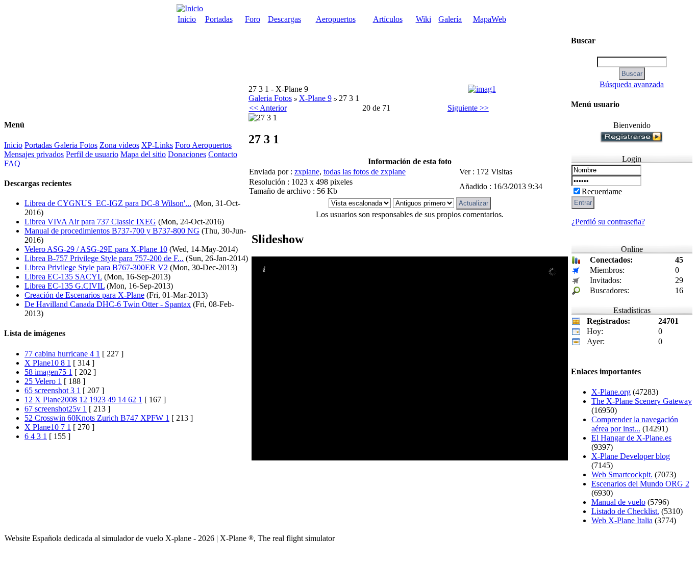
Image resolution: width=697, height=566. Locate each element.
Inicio (187, 19)
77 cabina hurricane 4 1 (62, 353)
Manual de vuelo (618, 502)
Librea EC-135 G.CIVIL (64, 285)
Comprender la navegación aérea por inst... (634, 424)
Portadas (219, 19)
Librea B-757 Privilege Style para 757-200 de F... (104, 258)
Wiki (423, 19)
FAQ (12, 163)
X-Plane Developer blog (630, 456)
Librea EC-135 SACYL (63, 276)
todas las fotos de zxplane (364, 171)
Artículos (388, 19)
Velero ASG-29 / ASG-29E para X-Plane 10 (95, 249)
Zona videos (119, 145)
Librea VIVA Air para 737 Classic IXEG (90, 221)
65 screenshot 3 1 (52, 390)
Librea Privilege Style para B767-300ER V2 (96, 267)
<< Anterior (268, 108)
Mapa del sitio (143, 154)
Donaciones (187, 154)
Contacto (222, 154)
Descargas (284, 19)
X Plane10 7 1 (47, 427)
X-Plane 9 (315, 98)
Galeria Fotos (75, 145)
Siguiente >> (468, 108)
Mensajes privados (34, 154)
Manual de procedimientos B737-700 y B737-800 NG (112, 230)
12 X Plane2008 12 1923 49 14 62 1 (83, 399)
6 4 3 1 (35, 436)
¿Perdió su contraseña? (608, 221)
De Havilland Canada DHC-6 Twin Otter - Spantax (107, 304)
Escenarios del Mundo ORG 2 (640, 483)
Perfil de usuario (92, 154)
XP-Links (157, 145)
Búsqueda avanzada (632, 84)
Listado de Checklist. (625, 511)
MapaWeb (489, 19)
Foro (252, 19)
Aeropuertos (336, 19)
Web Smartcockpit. (622, 474)
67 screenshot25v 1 (55, 408)
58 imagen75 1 (48, 372)
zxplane (306, 171)
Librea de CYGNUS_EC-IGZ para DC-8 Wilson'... (107, 203)
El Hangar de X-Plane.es (631, 437)
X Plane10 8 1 (47, 362)
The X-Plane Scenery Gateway (641, 401)
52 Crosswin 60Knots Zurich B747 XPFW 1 (96, 418)
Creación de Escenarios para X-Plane (84, 295)
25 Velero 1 (43, 381)
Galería (450, 19)
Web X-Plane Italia (622, 520)
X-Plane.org (611, 392)
